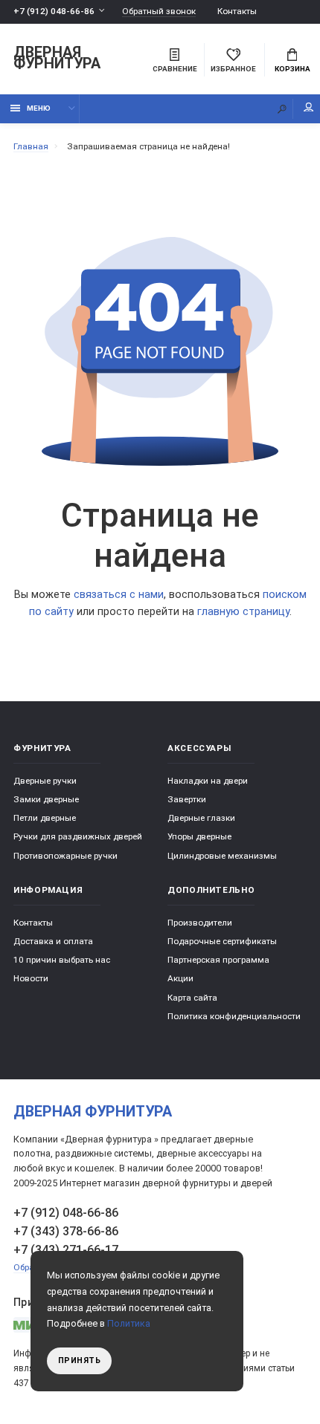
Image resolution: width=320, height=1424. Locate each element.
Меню (39, 108)
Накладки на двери (207, 781)
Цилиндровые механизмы (222, 856)
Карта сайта (192, 997)
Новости (30, 978)
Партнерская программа (218, 960)
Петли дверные (44, 818)
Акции (180, 978)
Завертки (186, 799)
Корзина (292, 69)
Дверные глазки (201, 818)
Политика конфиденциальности (234, 1016)
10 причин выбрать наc (61, 960)
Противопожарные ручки (65, 856)
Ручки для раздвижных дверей (77, 836)
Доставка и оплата (53, 941)
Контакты (237, 11)
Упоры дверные (199, 836)
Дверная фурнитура (56, 59)
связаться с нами (119, 594)
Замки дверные (46, 799)
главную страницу (243, 611)
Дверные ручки (45, 781)
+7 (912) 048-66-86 (54, 11)
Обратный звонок (159, 11)
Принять (79, 1360)
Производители (199, 922)
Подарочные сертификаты (222, 941)
